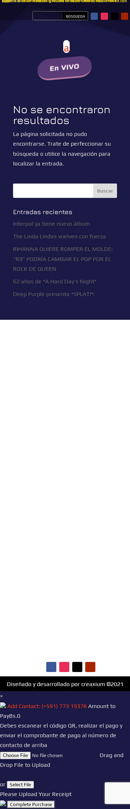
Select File (20, 784)
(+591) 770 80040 (77, 473)
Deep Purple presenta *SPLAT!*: (54, 294)
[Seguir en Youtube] (124, 16)
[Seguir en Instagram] (104, 16)
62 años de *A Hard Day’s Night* (54, 281)
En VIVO (65, 67)
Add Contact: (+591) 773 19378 (47, 706)
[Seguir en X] (114, 16)
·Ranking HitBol (46, 637)
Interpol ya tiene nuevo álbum (51, 223)
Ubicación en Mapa (47, 485)
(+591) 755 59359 (59, 465)
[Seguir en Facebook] (94, 16)
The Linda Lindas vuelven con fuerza (59, 236)
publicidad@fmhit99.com (52, 451)
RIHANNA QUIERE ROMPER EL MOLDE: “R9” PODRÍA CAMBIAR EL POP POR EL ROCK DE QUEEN (63, 259)
